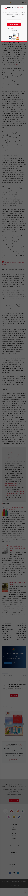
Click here (14, 28)
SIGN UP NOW (14, 24)
